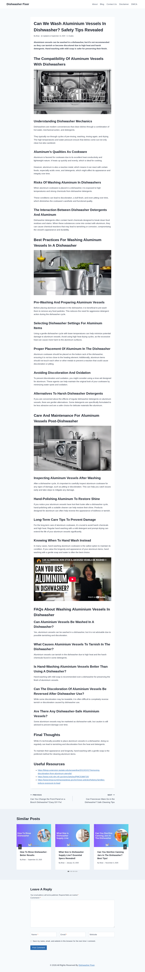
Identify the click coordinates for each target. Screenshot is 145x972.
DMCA (134, 4)
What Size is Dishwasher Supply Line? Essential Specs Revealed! (71, 855)
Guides (71, 36)
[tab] (68, 871)
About (95, 4)
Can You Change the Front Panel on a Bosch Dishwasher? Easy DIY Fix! (47, 798)
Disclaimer (124, 4)
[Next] (125, 846)
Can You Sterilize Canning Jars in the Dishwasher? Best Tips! (110, 855)
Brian (38, 36)
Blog (102, 4)
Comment (35, 898)
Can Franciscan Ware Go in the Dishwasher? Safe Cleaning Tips (100, 798)
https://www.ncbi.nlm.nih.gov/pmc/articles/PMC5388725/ (63, 777)
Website (93, 934)
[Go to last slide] (20, 846)
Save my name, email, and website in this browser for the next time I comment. (64, 941)
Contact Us (112, 4)
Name (34, 934)
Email (64, 934)
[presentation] (34, 835)
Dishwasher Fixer (86, 965)
